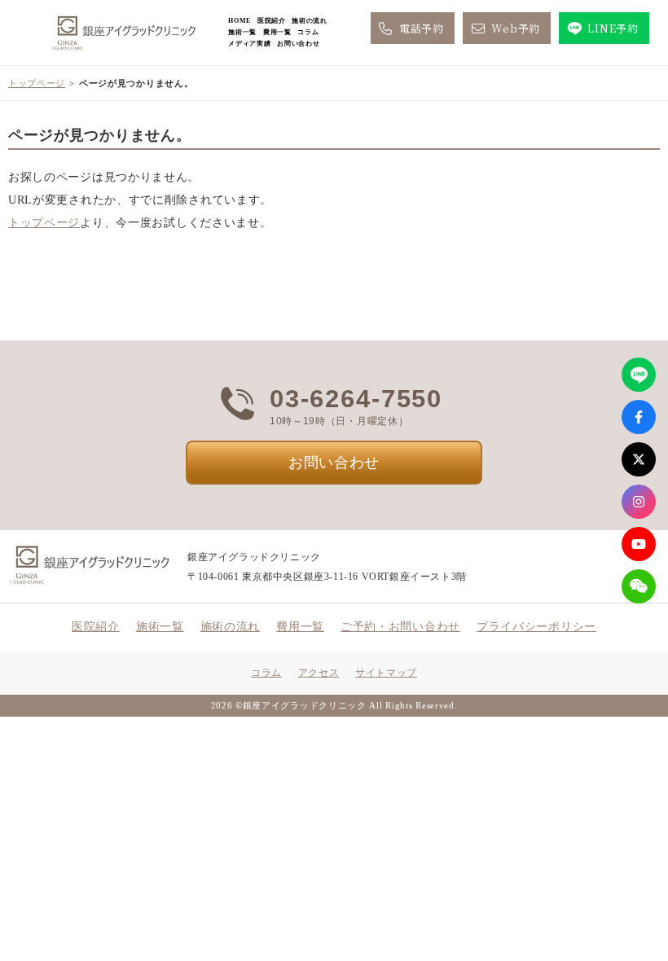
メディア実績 (249, 43)
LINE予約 (612, 28)
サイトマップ (386, 672)
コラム (308, 32)
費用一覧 (277, 32)
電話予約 (421, 28)
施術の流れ (309, 20)
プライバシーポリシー (536, 627)
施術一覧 (242, 32)
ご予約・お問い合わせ (400, 627)
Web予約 (515, 28)
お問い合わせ (298, 43)
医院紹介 (271, 20)
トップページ (36, 83)
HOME (239, 20)
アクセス (318, 672)
